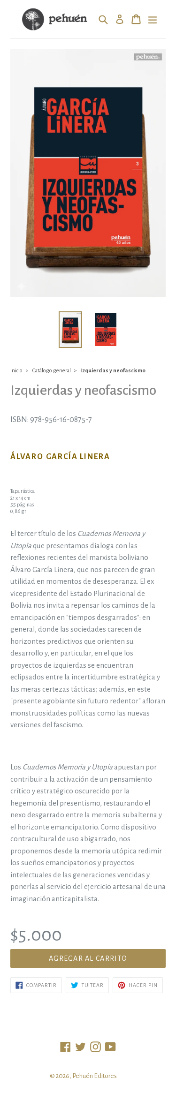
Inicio (16, 371)
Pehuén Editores (94, 1075)
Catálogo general (51, 371)
